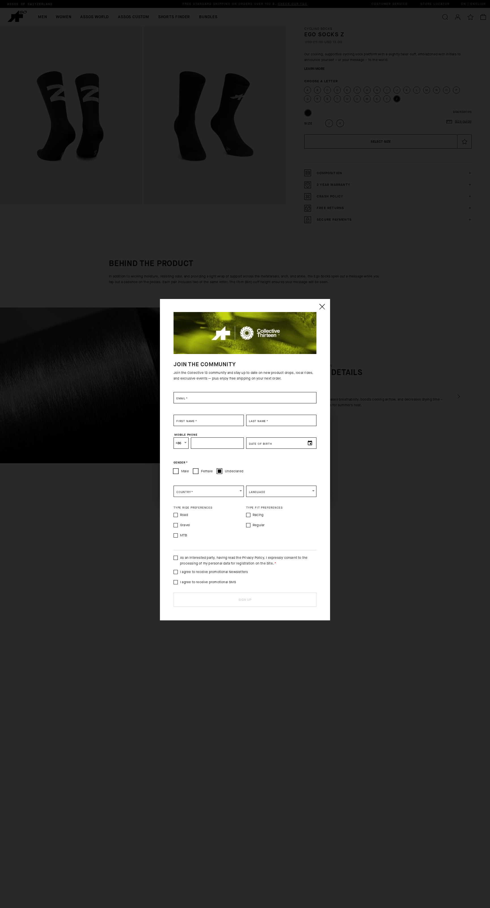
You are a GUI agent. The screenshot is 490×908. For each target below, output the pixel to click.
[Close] (321, 306)
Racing (258, 515)
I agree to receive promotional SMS (208, 582)
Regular (259, 525)
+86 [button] (178, 443)
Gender (180, 462)
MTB (183, 535)
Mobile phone (186, 434)
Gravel (185, 525)
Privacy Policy (253, 557)
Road (184, 515)
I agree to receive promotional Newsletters (214, 572)
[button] (209, 491)
